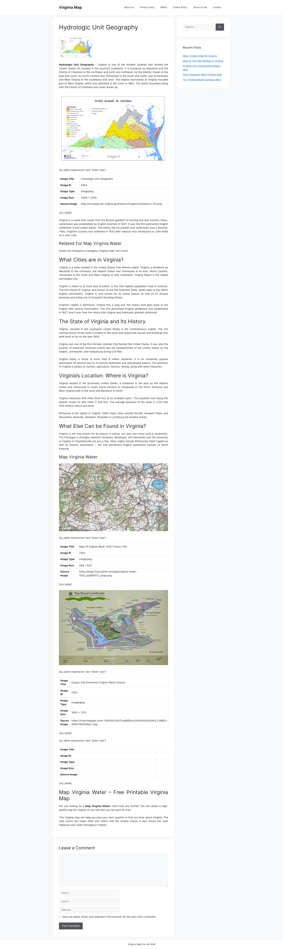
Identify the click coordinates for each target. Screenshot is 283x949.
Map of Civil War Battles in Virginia (203, 60)
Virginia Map (70, 7)
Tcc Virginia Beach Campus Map (202, 79)
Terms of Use (200, 7)
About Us (129, 7)
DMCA (163, 7)
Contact (217, 7)
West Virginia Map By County (200, 55)
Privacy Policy (147, 7)
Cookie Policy (180, 7)
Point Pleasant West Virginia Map (202, 74)
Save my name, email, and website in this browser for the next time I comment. (109, 916)
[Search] (220, 27)
